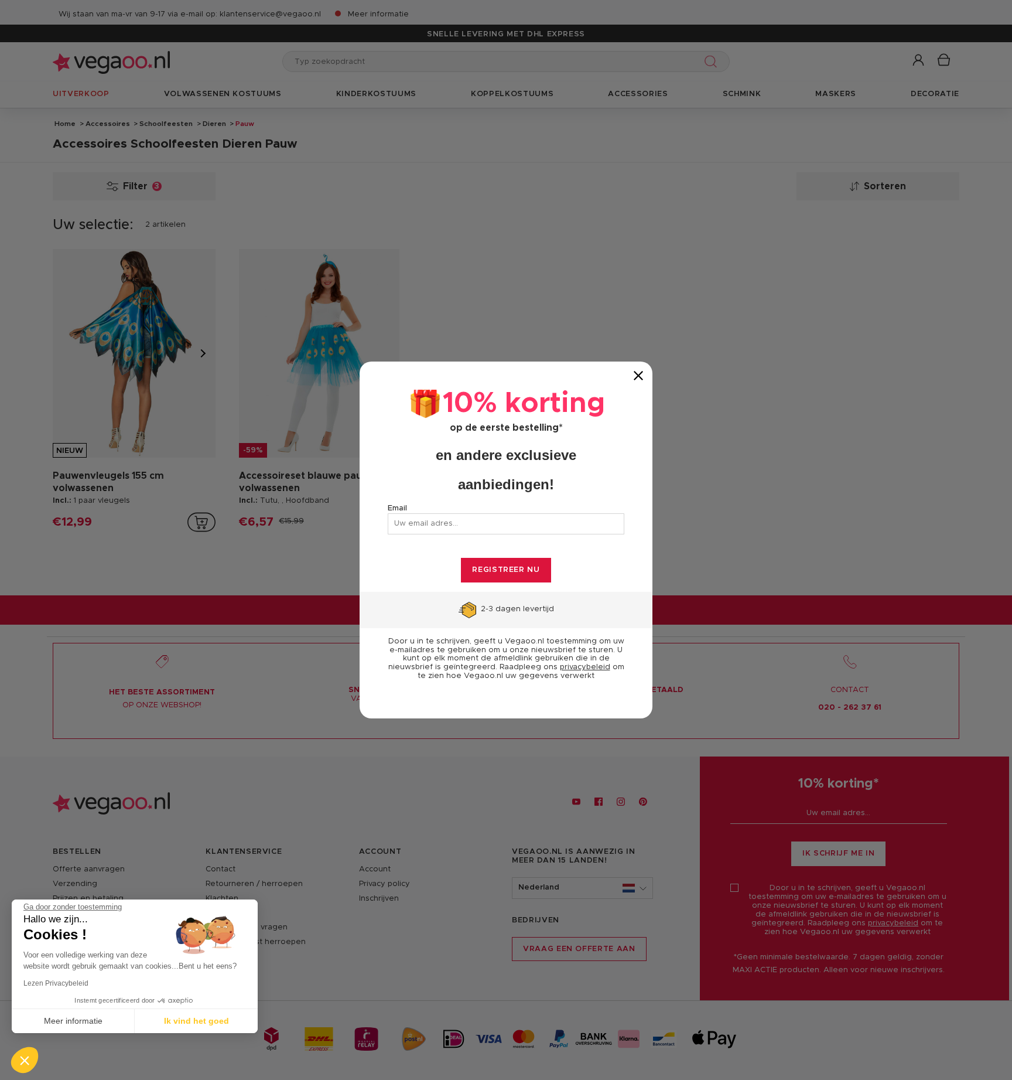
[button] (25, 1060)
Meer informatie (73, 1021)
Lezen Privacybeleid (55, 983)
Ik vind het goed (196, 1021)
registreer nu (505, 570)
